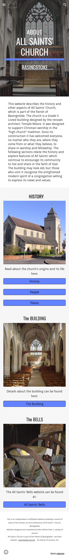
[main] (34, 48)
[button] (4, 4)
